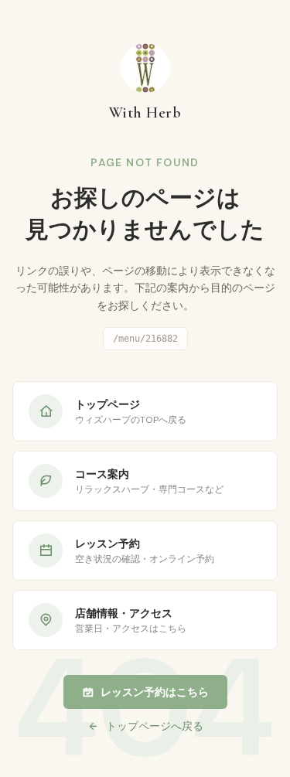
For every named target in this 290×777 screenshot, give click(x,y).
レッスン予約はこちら (155, 692)
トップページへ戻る (154, 726)
